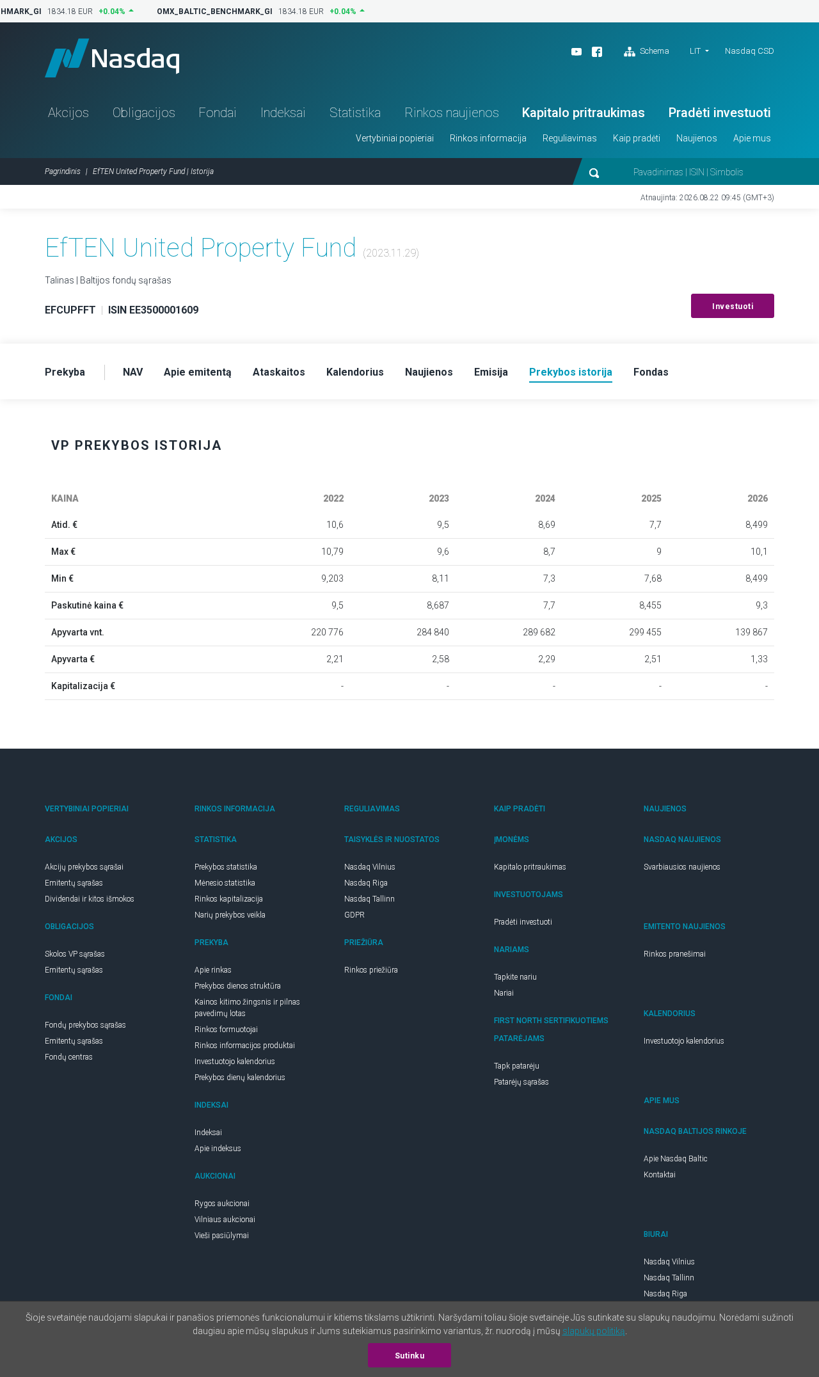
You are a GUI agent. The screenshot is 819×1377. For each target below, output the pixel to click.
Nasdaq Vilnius (369, 867)
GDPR (354, 915)
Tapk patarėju (516, 1066)
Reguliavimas (570, 138)
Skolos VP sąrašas (75, 954)
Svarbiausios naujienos (682, 867)
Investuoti (732, 306)
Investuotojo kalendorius (235, 1061)
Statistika (355, 112)
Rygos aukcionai (222, 1203)
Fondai (217, 112)
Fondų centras (69, 1057)
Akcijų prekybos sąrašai (84, 867)
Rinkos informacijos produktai (245, 1045)
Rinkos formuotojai (226, 1029)
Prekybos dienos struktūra (238, 986)
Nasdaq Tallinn (369, 899)
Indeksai (283, 112)
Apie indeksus (218, 1148)
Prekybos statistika (226, 867)
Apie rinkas (213, 970)
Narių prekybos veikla (230, 915)
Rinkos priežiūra (371, 970)
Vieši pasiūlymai (222, 1235)
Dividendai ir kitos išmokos (89, 899)
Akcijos (68, 112)
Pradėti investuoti (720, 112)
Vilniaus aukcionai (225, 1219)
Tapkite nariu (515, 977)
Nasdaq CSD (749, 51)
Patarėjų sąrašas (521, 1082)
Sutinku (410, 1355)
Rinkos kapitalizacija (229, 899)
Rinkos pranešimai (675, 954)
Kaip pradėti (636, 138)
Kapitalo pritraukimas (583, 112)
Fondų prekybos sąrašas (85, 1025)
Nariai (504, 993)
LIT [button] (695, 51)
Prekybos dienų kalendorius (240, 1077)
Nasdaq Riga (366, 883)
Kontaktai (660, 1174)
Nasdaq (112, 57)
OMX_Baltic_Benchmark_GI (209, 11)
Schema (653, 51)
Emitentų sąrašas (74, 883)
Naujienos (696, 138)
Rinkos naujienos (451, 112)
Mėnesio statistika (225, 883)
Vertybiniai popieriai (395, 138)
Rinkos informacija (488, 138)
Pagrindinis (63, 171)
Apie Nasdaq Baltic (676, 1158)
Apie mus (752, 138)
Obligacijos (144, 112)
